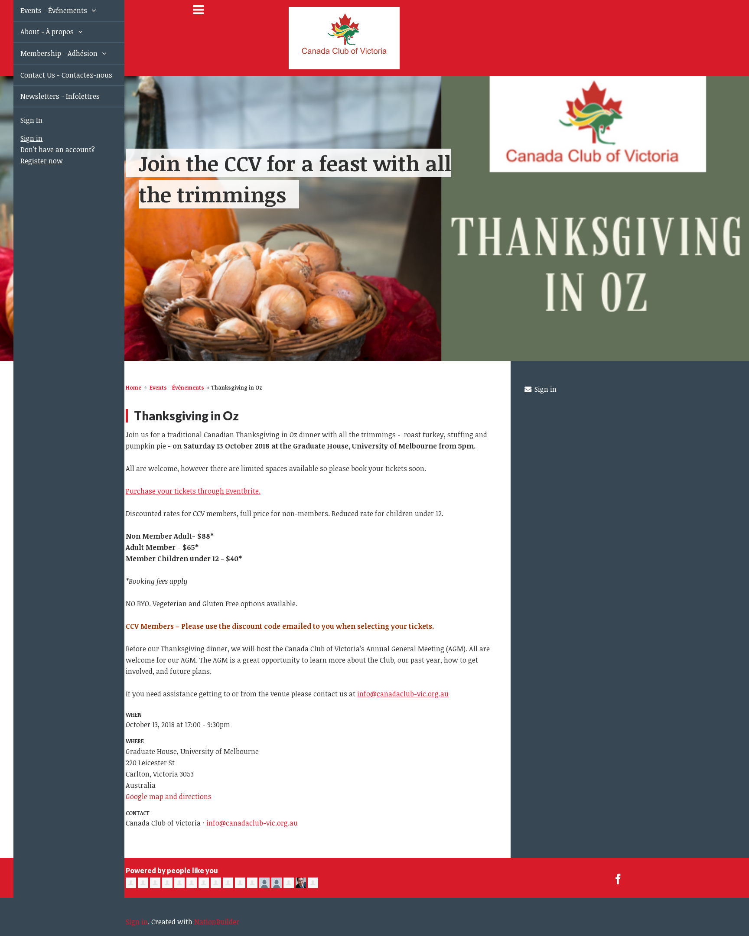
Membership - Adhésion (49, 53)
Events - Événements (44, 10)
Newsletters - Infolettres (50, 96)
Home (133, 387)
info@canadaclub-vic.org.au (403, 694)
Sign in (21, 138)
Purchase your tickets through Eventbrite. (193, 491)
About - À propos (37, 31)
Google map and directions (169, 796)
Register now (31, 161)
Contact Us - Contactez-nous (56, 75)
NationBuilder (216, 921)
